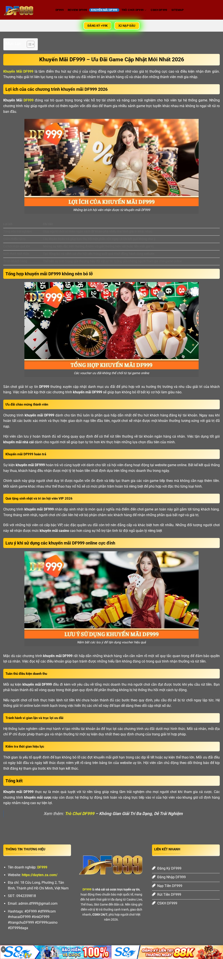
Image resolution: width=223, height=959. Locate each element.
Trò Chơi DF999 (133, 10)
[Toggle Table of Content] (28, 44)
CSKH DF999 (159, 10)
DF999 (60, 10)
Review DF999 (77, 10)
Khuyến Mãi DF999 (104, 10)
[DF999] (25, 10)
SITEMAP (177, 10)
